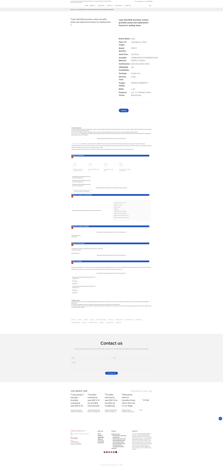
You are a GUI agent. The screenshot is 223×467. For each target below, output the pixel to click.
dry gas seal (92, 319)
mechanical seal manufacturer (101, 319)
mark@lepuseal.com (74, 441)
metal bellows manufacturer (75, 322)
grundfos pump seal (76, 133)
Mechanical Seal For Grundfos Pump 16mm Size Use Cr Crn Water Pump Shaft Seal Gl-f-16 (128, 411)
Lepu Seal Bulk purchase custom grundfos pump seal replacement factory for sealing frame (95, 9)
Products (114, 431)
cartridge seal (102, 322)
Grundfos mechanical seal (76, 143)
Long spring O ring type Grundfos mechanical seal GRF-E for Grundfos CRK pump (77, 411)
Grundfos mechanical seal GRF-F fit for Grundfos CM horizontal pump (94, 411)
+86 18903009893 (149, 1)
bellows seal (85, 322)
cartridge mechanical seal (93, 322)
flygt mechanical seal (119, 319)
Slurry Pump (86, 319)
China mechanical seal (110, 322)
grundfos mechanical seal (129, 319)
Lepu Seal (73, 9)
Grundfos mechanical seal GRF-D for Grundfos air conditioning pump (111, 411)
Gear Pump (80, 319)
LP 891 (140, 410)
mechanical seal (118, 322)
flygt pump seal (111, 319)
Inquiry (124, 110)
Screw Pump (73, 319)
